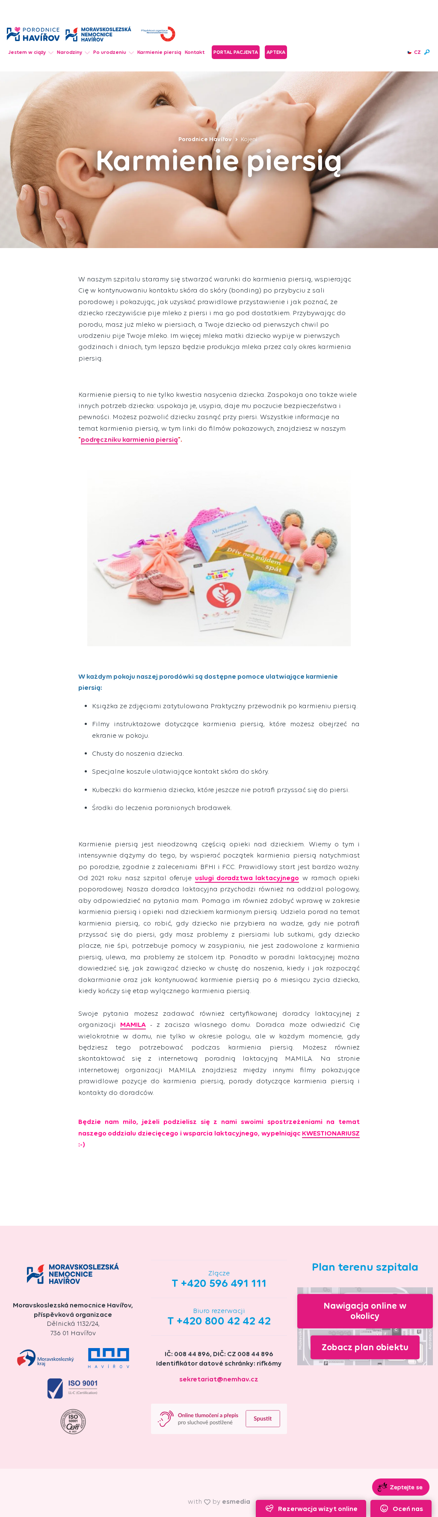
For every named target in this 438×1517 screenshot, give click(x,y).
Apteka (275, 52)
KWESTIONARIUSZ (331, 1133)
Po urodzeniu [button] (109, 52)
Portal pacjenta (235, 52)
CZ (417, 52)
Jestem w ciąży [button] (27, 52)
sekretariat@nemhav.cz (218, 1379)
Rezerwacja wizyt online (318, 1509)
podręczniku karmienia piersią (129, 439)
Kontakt (194, 52)
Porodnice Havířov (205, 139)
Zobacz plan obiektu (365, 1347)
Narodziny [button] (69, 52)
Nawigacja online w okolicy (364, 1310)
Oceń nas (408, 1509)
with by (219, 1501)
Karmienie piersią (159, 52)
